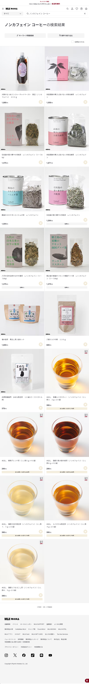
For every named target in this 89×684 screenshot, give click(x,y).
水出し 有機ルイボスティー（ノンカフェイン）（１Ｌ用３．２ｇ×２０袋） (66, 398)
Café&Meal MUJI (20, 629)
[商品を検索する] (67, 8)
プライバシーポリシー (12, 647)
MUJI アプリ (8, 634)
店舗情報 (7, 624)
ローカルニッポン (26, 624)
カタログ (17, 634)
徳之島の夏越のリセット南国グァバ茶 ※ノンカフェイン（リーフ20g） (66, 277)
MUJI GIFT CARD (37, 634)
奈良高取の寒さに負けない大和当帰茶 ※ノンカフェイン (66, 95)
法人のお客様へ (50, 634)
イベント (15, 624)
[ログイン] (72, 8)
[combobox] (12, 14)
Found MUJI (41, 629)
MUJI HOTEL (62, 629)
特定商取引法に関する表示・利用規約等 (17, 642)
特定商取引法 (38, 647)
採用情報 (20, 639)
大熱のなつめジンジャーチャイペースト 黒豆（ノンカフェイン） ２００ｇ (22, 95)
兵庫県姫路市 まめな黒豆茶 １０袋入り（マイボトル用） (22, 398)
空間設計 (49, 624)
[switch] (41, 102)
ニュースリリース (10, 639)
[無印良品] (12, 619)
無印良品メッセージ (32, 639)
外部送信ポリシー (26, 647)
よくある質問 (58, 624)
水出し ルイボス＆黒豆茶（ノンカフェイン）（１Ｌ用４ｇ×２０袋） (66, 525)
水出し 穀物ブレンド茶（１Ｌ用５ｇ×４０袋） (19, 460)
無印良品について (46, 639)
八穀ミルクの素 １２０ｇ (56, 339)
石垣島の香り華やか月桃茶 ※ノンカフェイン (63, 215)
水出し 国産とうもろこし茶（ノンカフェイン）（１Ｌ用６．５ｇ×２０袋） (21, 588)
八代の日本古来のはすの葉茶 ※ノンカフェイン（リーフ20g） (22, 277)
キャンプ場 (31, 629)
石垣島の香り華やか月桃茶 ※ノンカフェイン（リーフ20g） (22, 155)
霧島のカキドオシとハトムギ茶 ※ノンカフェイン (20, 215)
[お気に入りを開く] (77, 8)
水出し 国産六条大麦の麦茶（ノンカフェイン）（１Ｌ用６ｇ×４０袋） (66, 461)
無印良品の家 (9, 629)
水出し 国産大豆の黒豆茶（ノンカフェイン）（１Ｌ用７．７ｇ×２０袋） (21, 525)
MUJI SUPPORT (39, 624)
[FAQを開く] (81, 8)
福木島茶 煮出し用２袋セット (13, 339)
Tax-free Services (62, 634)
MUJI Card (26, 634)
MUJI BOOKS (52, 629)
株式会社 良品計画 (60, 639)
